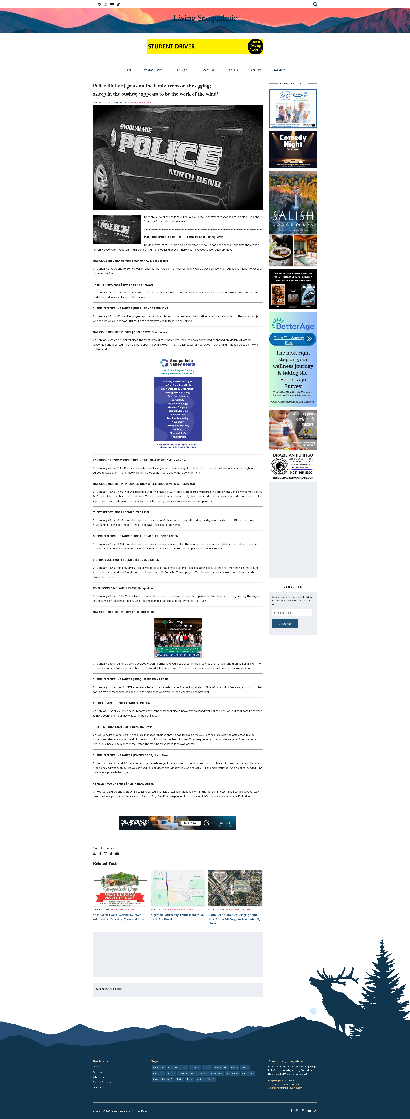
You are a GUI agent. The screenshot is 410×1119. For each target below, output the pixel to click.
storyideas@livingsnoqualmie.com (284, 1084)
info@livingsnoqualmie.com (281, 1080)
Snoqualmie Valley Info (141, 102)
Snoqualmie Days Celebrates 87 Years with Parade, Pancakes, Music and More (119, 917)
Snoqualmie (247, 1073)
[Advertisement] (178, 954)
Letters (245, 1067)
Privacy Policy (140, 1110)
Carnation (172, 1067)
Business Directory (102, 1082)
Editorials (195, 1067)
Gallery (279, 69)
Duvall (183, 1067)
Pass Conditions (186, 1073)
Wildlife (211, 1079)
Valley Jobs (98, 1077)
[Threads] (95, 854)
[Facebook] (101, 854)
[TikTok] (112, 854)
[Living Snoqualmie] (205, 19)
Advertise (97, 1071)
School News (232, 1073)
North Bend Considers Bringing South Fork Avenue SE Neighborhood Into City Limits (234, 919)
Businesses (158, 1067)
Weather (209, 69)
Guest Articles (220, 1067)
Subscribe (285, 623)
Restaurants (216, 1073)
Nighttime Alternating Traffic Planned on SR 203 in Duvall (177, 917)
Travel (189, 1079)
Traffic (232, 69)
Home (128, 69)
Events (256, 69)
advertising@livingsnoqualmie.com (285, 1087)
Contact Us (98, 1087)
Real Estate (202, 1073)
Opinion (182, 69)
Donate (96, 1066)
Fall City (206, 1067)
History (234, 1067)
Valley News (153, 69)
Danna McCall (120, 102)
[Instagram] (106, 854)
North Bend (158, 1073)
